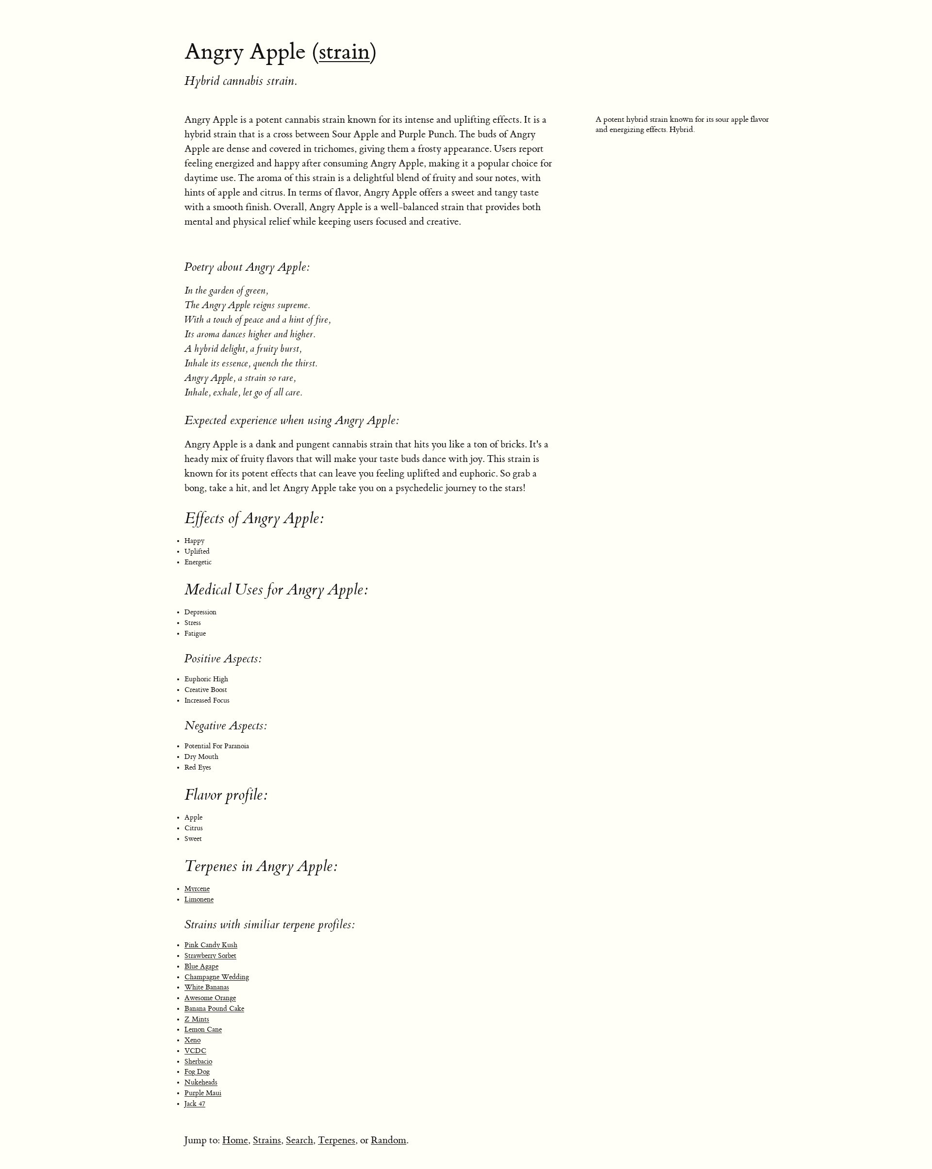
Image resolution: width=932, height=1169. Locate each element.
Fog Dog (197, 1072)
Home (235, 1140)
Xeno (192, 1040)
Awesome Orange (210, 998)
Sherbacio (198, 1061)
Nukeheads (200, 1082)
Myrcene (197, 889)
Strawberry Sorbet (210, 956)
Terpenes (336, 1140)
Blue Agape (201, 966)
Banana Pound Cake (214, 1008)
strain (344, 52)
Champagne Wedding (216, 977)
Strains (267, 1140)
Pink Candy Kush (210, 945)
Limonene (199, 899)
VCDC (195, 1051)
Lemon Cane (203, 1029)
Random (388, 1140)
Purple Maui (202, 1093)
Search (299, 1140)
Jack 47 (194, 1104)
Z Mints (196, 1019)
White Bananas (206, 987)
